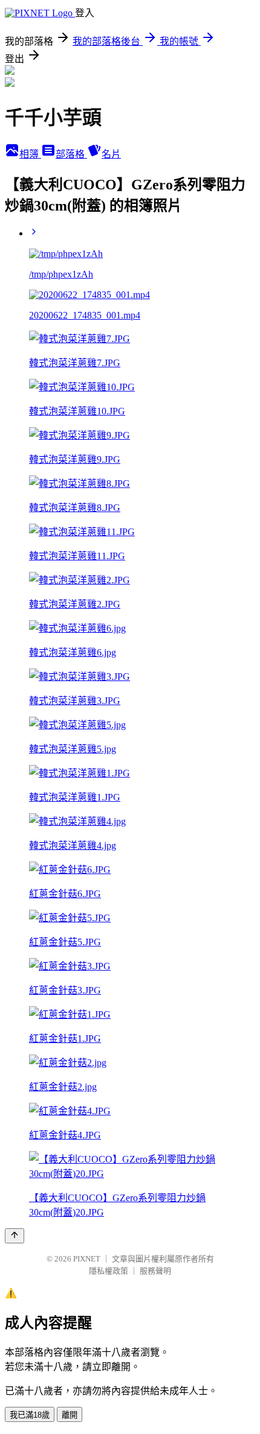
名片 (111, 154)
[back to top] (14, 1235)
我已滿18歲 (30, 1415)
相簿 (30, 154)
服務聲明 (155, 1270)
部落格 (71, 154)
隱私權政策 (108, 1270)
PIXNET (86, 1258)
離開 (69, 1415)
